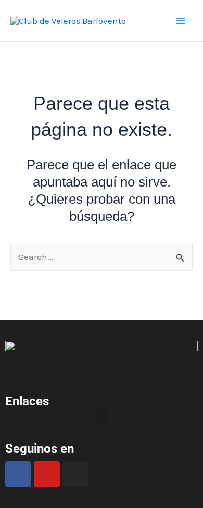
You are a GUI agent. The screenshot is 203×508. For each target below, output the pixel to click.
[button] (101, 417)
